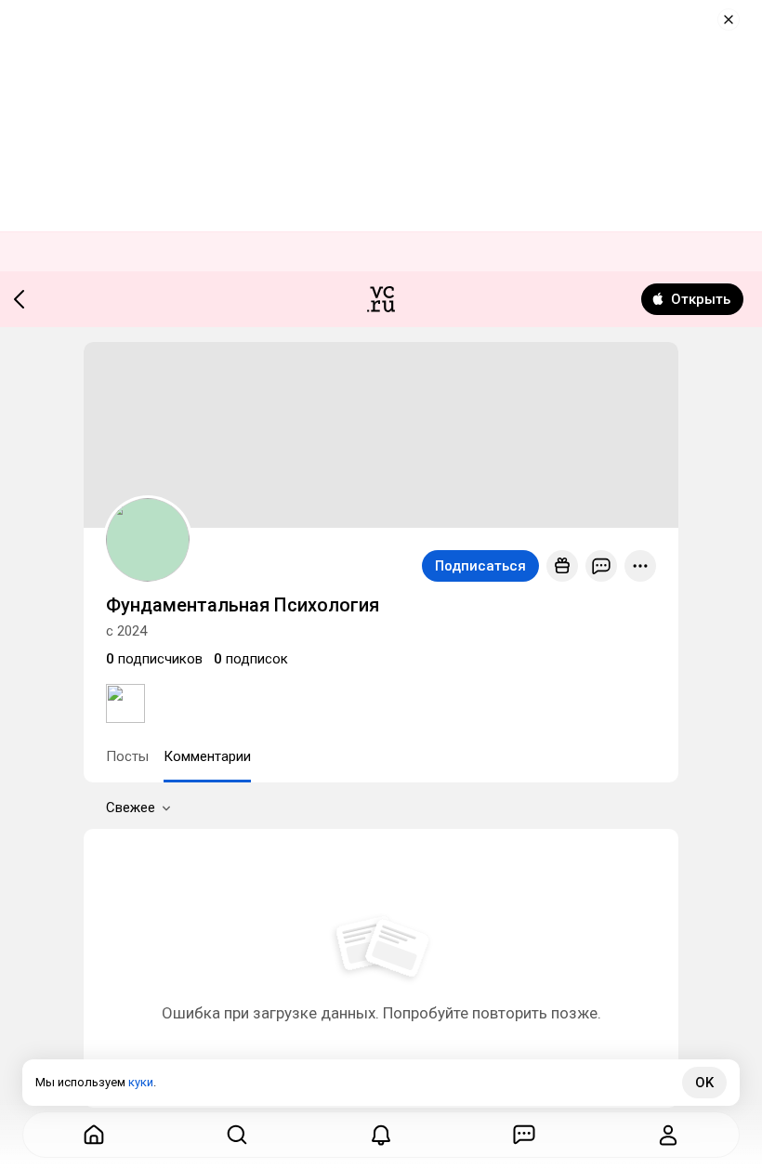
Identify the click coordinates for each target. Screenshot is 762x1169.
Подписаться (480, 566)
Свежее (130, 807)
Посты (127, 756)
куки (140, 1082)
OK (704, 1082)
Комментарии (207, 756)
